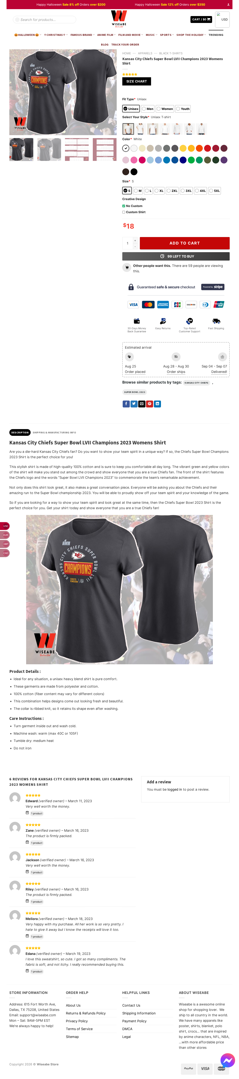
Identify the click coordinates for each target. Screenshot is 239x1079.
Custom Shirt (135, 212)
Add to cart (185, 243)
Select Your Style (135, 117)
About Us (73, 1005)
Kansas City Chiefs (196, 383)
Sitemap (72, 1037)
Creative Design (134, 199)
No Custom (134, 206)
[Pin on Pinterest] (149, 404)
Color (127, 139)
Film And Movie (129, 35)
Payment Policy (134, 1021)
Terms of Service (79, 1029)
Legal (126, 1037)
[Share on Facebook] (126, 404)
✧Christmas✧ (54, 35)
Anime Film (105, 35)
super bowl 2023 (134, 392)
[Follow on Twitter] (179, 19)
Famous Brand (81, 35)
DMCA (127, 1029)
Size (126, 181)
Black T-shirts (171, 53)
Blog (104, 44)
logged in (174, 789)
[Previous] (16, 92)
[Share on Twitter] (134, 404)
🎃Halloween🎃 (26, 35)
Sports (165, 35)
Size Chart (136, 81)
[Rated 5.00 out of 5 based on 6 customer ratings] (176, 74)
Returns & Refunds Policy (86, 1013)
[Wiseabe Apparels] (119, 19)
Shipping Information (139, 1013)
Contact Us (131, 1005)
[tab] (20, 432)
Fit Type (129, 99)
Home (126, 53)
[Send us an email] (185, 19)
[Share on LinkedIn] (157, 404)
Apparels (145, 53)
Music (150, 35)
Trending (216, 35)
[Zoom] (15, 130)
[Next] (109, 92)
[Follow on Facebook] (174, 19)
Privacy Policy (77, 1021)
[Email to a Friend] (141, 404)
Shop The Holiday (189, 35)
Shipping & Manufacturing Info (54, 432)
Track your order (125, 44)
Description (20, 432)
